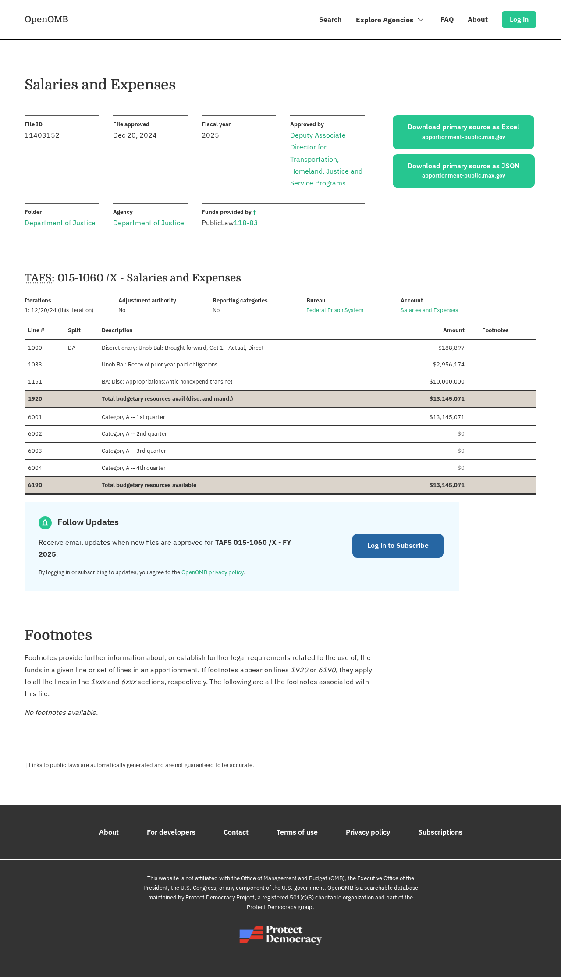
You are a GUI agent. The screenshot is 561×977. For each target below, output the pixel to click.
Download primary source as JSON (464, 170)
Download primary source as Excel (463, 131)
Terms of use (297, 832)
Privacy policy (368, 832)
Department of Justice (60, 222)
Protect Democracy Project (220, 897)
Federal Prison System (334, 310)
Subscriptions (440, 832)
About (478, 19)
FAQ (447, 19)
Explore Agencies (385, 19)
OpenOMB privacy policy (212, 572)
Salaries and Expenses (429, 310)
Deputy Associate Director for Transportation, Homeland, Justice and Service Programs (326, 159)
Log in (519, 19)
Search (330, 19)
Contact (236, 832)
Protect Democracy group (279, 907)
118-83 (246, 222)
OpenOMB (46, 19)
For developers (171, 832)
